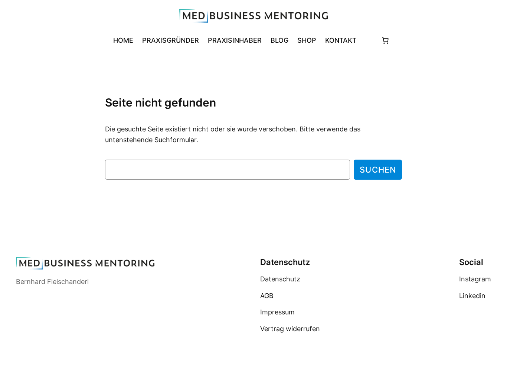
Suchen (378, 169)
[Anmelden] (366, 40)
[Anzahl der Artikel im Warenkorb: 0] (385, 40)
